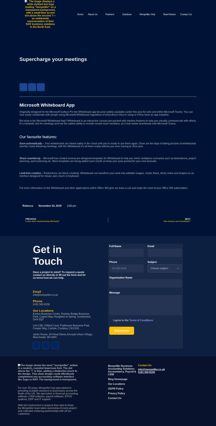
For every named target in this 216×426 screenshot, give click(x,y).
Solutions (127, 14)
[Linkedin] (41, 87)
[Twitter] (32, 87)
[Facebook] (23, 87)
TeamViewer (169, 14)
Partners (109, 14)
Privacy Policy (116, 393)
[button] (197, 14)
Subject (152, 262)
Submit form (121, 330)
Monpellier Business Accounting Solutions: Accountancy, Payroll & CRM (122, 370)
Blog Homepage (117, 379)
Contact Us (186, 14)
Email (151, 246)
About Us (93, 14)
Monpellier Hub (147, 14)
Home (80, 14)
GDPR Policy (115, 388)
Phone (113, 262)
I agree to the (133, 320)
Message (114, 292)
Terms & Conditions (141, 320)
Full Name (115, 246)
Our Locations (116, 384)
